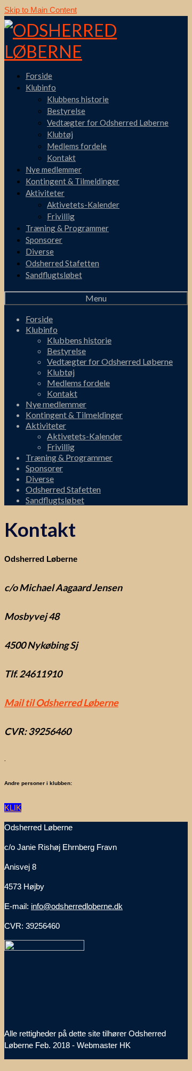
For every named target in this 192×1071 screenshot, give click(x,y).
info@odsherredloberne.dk (77, 906)
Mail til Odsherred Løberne (61, 702)
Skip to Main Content (40, 9)
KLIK (12, 807)
